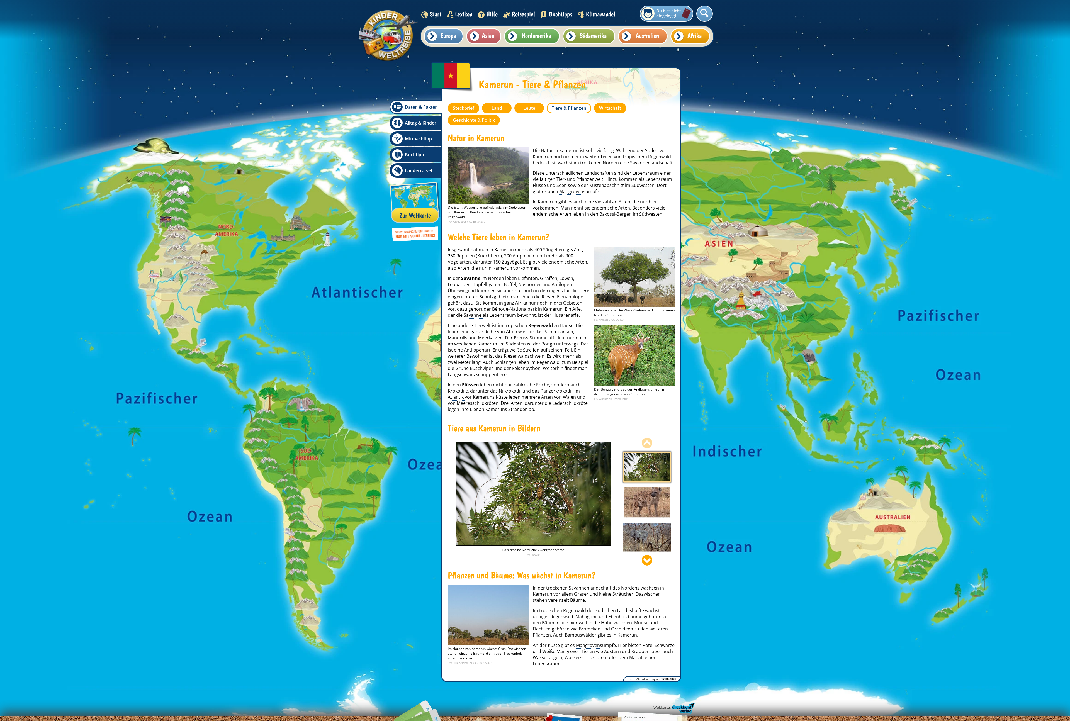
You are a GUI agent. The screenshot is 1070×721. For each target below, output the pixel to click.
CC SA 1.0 (617, 319)
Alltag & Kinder (420, 123)
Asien (488, 35)
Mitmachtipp (418, 139)
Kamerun (542, 157)
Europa (448, 35)
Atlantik (456, 397)
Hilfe (492, 14)
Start (435, 14)
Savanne (473, 315)
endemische (605, 208)
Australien (647, 35)
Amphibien (525, 256)
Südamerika (593, 35)
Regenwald (659, 157)
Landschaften (599, 173)
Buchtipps (560, 14)
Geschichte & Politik (474, 120)
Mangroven (571, 191)
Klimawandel (600, 14)
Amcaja (604, 319)
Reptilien (466, 256)
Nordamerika (536, 35)
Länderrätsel (418, 170)
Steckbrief (463, 108)
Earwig (535, 555)
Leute (529, 108)
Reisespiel (523, 14)
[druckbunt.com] (673, 708)
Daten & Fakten (421, 107)
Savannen (640, 163)
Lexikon (463, 14)
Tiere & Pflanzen (569, 108)
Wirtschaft (610, 108)
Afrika (694, 35)
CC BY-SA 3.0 (477, 221)
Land (497, 108)
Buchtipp (414, 155)
